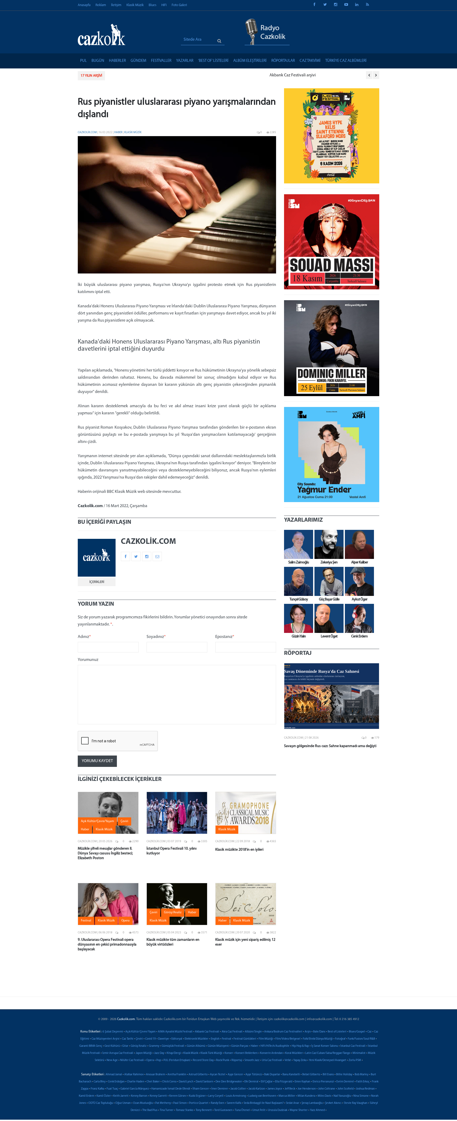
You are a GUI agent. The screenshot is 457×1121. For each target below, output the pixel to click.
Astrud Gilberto (198, 1074)
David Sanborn (204, 1081)
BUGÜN (98, 61)
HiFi (164, 5)
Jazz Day (159, 1053)
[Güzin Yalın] (297, 618)
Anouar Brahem (155, 1074)
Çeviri (139, 1038)
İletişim (116, 5)
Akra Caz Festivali (232, 1031)
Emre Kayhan (302, 1081)
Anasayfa (84, 5)
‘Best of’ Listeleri (213, 61)
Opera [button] (125, 920)
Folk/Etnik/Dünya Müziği (318, 1038)
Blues (152, 5)
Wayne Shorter (299, 1110)
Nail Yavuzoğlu (342, 1096)
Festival (226, 1038)
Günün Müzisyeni (218, 1046)
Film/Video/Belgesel (287, 1038)
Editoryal (176, 1038)
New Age (112, 1060)
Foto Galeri (179, 5)
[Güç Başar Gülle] (327, 581)
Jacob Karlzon (256, 1088)
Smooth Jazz (251, 1060)
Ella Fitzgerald (283, 1081)
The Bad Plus (149, 1110)
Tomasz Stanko (184, 1110)
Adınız (84, 637)
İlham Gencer (201, 1088)
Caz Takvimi (310, 61)
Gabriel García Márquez (134, 1088)
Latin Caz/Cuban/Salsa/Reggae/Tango (327, 1053)
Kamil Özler (104, 1096)
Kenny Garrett (158, 1096)
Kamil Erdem (86, 1096)
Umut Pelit (259, 1110)
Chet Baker (153, 1081)
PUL (83, 61)
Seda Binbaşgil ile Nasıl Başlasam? (264, 1103)
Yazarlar (184, 61)
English (215, 1038)
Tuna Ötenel (242, 1110)
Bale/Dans (319, 1031)
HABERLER (117, 61)
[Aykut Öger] (358, 581)
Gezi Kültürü (112, 1046)
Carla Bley (100, 1081)
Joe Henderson (307, 1088)
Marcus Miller (286, 1096)
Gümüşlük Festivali (173, 1046)
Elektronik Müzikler (196, 1038)
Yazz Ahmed (317, 1110)
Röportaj (236, 1060)
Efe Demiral (251, 1081)
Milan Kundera (306, 1096)
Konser (229, 1053)
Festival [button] (86, 920)
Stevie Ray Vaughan (355, 1103)
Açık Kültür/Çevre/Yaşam (140, 1031)
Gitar (125, 1046)
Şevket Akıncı (333, 1103)
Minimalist (359, 1053)
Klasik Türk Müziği (211, 1053)
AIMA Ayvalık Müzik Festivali (175, 1031)
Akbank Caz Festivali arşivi (133, 75)
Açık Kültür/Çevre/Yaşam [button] (97, 821)
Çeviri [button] (124, 821)
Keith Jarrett (121, 1096)
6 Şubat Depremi (113, 1031)
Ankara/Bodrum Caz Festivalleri (283, 1031)
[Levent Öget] (327, 618)
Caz (369, 1031)
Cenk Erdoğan (116, 1081)
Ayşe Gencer (235, 1074)
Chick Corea (169, 1081)
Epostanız (224, 637)
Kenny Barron (139, 1096)
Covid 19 (150, 1038)
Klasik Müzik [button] (104, 829)
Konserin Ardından (271, 1053)
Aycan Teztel (217, 1074)
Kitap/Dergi (174, 1053)
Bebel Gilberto (311, 1074)
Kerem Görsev (177, 1096)
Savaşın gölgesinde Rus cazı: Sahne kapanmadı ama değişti (330, 746)
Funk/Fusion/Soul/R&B (361, 1038)
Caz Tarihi (127, 1038)
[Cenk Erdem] (358, 618)
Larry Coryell (215, 1096)
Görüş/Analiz (139, 1046)
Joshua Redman (365, 1088)
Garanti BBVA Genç (90, 1046)
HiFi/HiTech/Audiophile (275, 1046)
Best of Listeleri (337, 1031)
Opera (150, 1060)
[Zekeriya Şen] (327, 544)
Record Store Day (203, 1060)
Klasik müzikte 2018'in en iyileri (239, 850)
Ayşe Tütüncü (253, 1074)
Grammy (154, 1046)
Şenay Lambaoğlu (312, 1103)
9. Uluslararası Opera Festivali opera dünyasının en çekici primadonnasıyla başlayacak (107, 944)
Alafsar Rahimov (134, 1074)
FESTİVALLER (161, 61)
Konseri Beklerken (246, 1053)
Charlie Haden (135, 1081)
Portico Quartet (198, 1103)
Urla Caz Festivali (272, 1060)
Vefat (288, 1060)
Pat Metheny (163, 1103)
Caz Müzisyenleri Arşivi (106, 1038)
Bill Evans (328, 1074)
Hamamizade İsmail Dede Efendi (170, 1088)
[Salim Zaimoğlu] (297, 544)
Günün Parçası (239, 1046)
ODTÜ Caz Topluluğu (100, 1103)
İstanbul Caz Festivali (352, 1046)
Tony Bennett (204, 1110)
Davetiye (163, 1038)
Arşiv (308, 1031)
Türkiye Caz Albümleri (346, 61)
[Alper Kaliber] (358, 544)
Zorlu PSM (355, 1060)
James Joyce (274, 1088)
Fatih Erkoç (362, 1081)
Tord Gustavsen (223, 1110)
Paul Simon (180, 1103)
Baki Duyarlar (272, 1074)
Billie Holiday (344, 1074)
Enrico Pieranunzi (323, 1081)
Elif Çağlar (267, 1081)
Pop (158, 1060)
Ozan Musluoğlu (143, 1103)
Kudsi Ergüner (197, 1096)
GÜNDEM (138, 61)
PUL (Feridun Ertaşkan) (176, 1060)
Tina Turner (166, 1110)
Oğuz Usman (123, 1103)
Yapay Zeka (300, 1060)
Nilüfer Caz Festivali (132, 1060)
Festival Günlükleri (245, 1038)
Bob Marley (361, 1074)
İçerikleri (96, 582)
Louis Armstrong (236, 1096)
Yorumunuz (88, 660)
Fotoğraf (340, 1038)
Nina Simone (361, 1096)
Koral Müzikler (294, 1053)
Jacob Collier (238, 1088)
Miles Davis (324, 1096)
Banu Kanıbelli (291, 1074)
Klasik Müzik (135, 5)
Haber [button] (85, 829)
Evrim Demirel (345, 1081)
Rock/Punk (222, 1060)
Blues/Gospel (357, 1031)
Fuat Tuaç (112, 1088)
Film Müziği (266, 1038)
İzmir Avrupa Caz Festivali (117, 1053)
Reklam (100, 5)
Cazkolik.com (87, 132)
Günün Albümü (196, 1046)
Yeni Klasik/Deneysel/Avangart (327, 1060)
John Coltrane (326, 1088)
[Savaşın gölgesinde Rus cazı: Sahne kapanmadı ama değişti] (331, 696)
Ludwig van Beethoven (262, 1096)
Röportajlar (283, 61)
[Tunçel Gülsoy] (297, 581)
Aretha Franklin (176, 1074)
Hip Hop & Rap (300, 1046)
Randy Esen (217, 1103)
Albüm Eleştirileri (250, 61)
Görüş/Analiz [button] (172, 912)
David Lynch (186, 1081)
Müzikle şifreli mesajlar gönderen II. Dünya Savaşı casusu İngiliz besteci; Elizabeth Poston (105, 853)
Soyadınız (156, 637)
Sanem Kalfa (234, 1103)
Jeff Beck (290, 1088)
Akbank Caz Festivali (207, 1031)
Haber (118, 132)
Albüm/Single (253, 1031)
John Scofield (345, 1088)
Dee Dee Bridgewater (229, 1081)
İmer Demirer (219, 1088)
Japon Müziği (144, 1053)
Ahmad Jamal (114, 1074)
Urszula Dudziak (277, 1110)
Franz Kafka (97, 1088)
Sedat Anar (292, 1103)
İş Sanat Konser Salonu (324, 1046)
